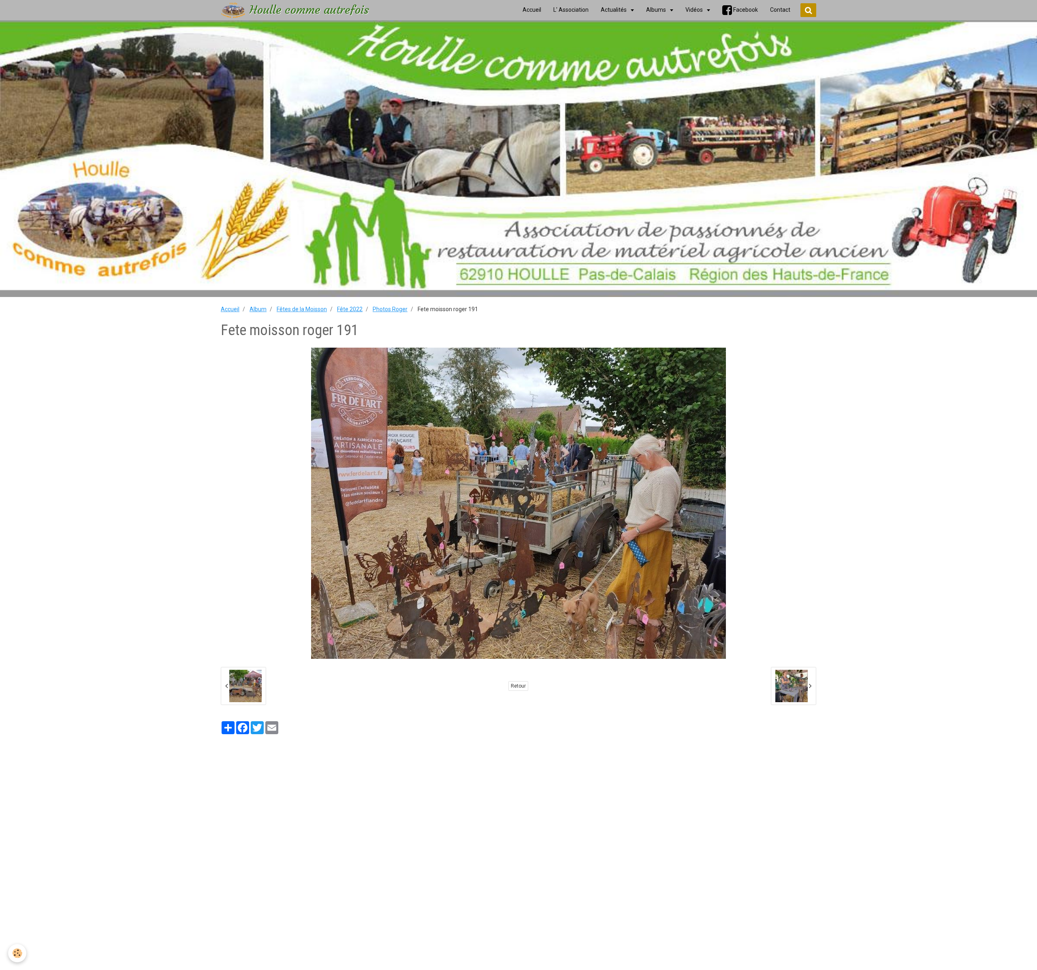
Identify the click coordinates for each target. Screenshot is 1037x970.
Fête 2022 (350, 309)
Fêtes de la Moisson (302, 309)
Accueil (230, 309)
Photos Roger (390, 309)
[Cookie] (17, 953)
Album (258, 309)
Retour (518, 686)
